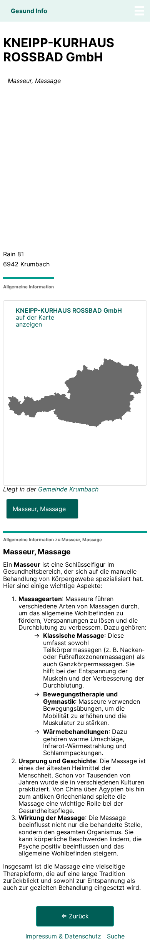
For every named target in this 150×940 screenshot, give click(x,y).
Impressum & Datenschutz (63, 936)
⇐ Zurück (75, 916)
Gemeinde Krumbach (68, 489)
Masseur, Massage (39, 509)
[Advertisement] (75, 169)
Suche (116, 936)
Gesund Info (29, 11)
